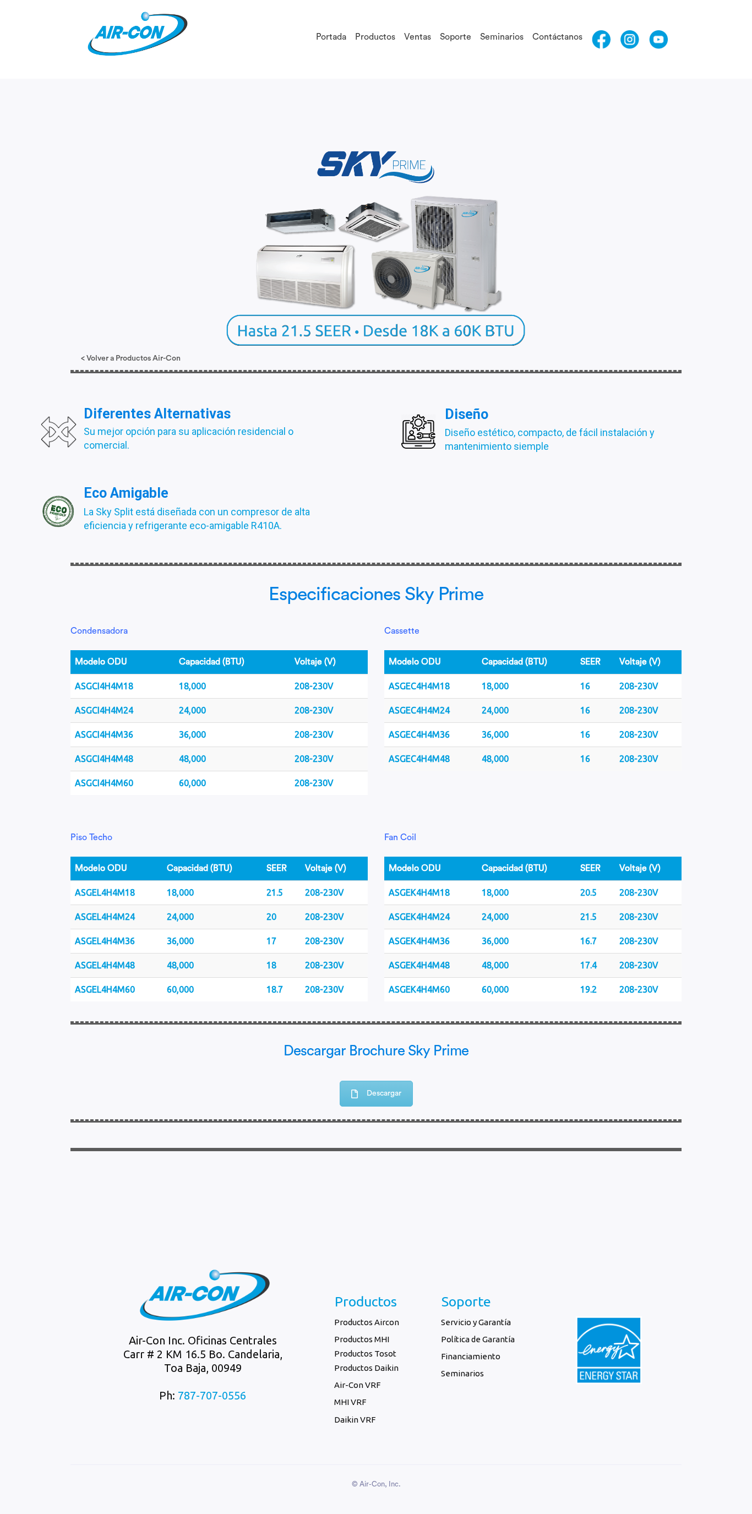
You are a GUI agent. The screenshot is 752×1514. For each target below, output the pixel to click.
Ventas (417, 36)
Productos (375, 36)
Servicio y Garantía (476, 1322)
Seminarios (502, 36)
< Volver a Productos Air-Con (131, 358)
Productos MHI (361, 1339)
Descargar (384, 1093)
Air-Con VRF (357, 1385)
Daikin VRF (354, 1419)
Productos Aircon (366, 1322)
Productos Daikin (366, 1368)
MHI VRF (350, 1402)
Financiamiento (470, 1356)
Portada (331, 36)
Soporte (455, 36)
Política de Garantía (478, 1339)
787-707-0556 (212, 1395)
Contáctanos (557, 36)
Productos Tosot (365, 1353)
